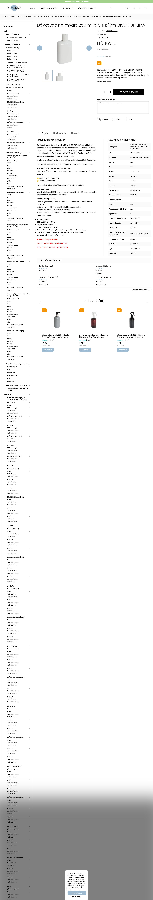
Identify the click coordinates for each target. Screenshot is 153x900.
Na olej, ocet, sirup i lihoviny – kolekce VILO (17, 76)
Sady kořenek (12, 40)
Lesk (131, 204)
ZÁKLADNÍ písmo (13, 96)
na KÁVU (10, 586)
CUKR (9, 163)
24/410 (132, 186)
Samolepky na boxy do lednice (17, 364)
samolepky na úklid (47, 181)
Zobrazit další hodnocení (141, 290)
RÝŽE (9, 181)
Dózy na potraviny (13, 84)
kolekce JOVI (12, 56)
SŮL (8, 184)
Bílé (8, 370)
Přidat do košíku (129, 92)
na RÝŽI (10, 886)
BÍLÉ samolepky (13, 93)
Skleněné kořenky (12, 48)
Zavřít (144, 126)
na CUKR (10, 466)
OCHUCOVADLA (12, 176)
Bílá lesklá (133, 195)
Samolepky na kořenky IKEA (16, 385)
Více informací (76, 887)
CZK (126, 8)
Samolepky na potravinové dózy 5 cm (17, 156)
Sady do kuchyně (12, 34)
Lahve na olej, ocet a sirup (17, 37)
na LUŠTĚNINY (12, 646)
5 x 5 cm (10, 131)
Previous (41, 303)
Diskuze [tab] (75, 133)
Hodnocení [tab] (59, 133)
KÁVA (9, 168)
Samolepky (8, 394)
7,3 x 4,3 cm (134, 171)
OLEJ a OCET (11, 178)
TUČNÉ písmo (11, 99)
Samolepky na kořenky (14, 88)
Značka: (102, 38)
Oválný (133, 181)
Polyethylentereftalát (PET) (140, 157)
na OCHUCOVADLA (14, 766)
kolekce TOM (12, 51)
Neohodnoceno (111, 31)
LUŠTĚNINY (10, 171)
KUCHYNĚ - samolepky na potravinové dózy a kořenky (16, 398)
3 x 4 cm (10, 111)
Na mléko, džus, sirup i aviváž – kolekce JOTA (16, 66)
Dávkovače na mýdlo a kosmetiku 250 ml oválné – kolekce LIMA (140, 147)
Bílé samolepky (13, 160)
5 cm (9, 91)
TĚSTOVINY (11, 189)
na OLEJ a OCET (13, 826)
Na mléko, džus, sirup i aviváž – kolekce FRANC (16, 71)
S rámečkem (12, 367)
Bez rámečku (12, 376)
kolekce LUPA (12, 59)
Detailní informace (104, 82)
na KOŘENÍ (11, 402)
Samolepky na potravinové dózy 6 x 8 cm (17, 295)
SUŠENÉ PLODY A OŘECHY (15, 186)
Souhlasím (78, 893)
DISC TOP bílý (135, 190)
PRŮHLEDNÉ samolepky (15, 102)
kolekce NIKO (12, 53)
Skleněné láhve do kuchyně (16, 63)
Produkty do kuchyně (12, 44)
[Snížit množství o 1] (99, 92)
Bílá (131, 162)
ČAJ (8, 165)
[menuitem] (32, 8)
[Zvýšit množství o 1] (110, 92)
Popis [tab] (44, 133)
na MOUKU (11, 706)
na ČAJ (10, 526)
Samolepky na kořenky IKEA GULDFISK (17, 389)
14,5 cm (133, 176)
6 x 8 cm (10, 488)
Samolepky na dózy (13, 153)
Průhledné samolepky (15, 192)
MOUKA (9, 173)
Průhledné (11, 372)
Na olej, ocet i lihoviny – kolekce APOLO (16, 80)
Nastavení (76, 896)
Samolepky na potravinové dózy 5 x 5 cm (17, 226)
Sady (6, 31)
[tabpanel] (57, 330)
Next (147, 303)
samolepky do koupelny (49, 178)
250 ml (132, 167)
